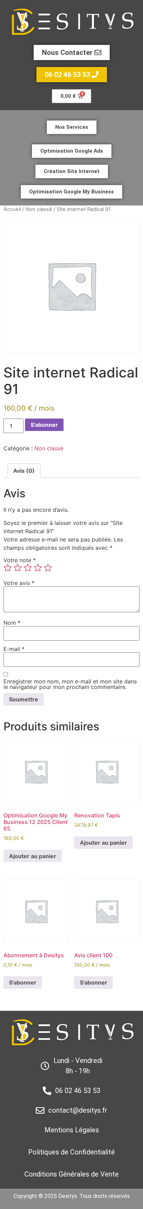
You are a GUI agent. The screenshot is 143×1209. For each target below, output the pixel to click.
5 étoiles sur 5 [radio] (48, 568)
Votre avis (18, 583)
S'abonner (44, 424)
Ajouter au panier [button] (32, 856)
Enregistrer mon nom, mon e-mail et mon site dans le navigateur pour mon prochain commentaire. (70, 684)
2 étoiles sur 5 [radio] (18, 568)
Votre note (19, 560)
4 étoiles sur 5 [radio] (38, 568)
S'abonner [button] (22, 982)
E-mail (14, 649)
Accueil (12, 209)
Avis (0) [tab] (24, 470)
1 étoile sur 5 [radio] (7, 568)
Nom (11, 622)
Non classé (38, 209)
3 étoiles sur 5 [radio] (28, 568)
